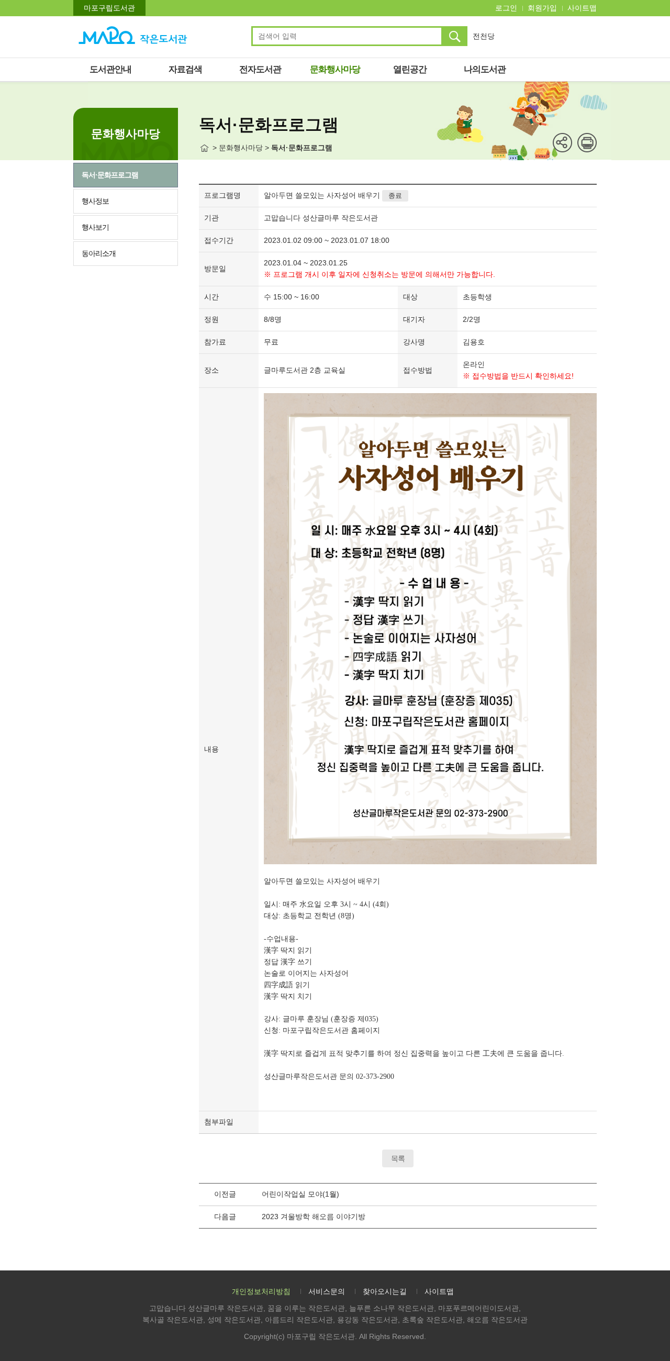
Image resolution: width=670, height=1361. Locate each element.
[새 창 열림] (587, 142)
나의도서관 (485, 69)
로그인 (506, 8)
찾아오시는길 (385, 1291)
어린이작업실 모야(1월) (300, 1194)
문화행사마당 (335, 69)
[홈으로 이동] (204, 148)
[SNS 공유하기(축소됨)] (562, 142)
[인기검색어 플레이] (526, 34)
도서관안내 (110, 69)
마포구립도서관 (109, 8)
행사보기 (95, 227)
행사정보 (95, 201)
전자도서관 (260, 69)
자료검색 (185, 69)
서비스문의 (326, 1291)
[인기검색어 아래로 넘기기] (526, 40)
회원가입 (542, 8)
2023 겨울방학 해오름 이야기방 (313, 1216)
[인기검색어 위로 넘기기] (526, 31)
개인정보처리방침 (261, 1291)
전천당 (484, 36)
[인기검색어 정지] (526, 37)
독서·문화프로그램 (110, 175)
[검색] (454, 36)
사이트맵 (582, 8)
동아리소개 (99, 253)
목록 (398, 1158)
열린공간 (410, 69)
